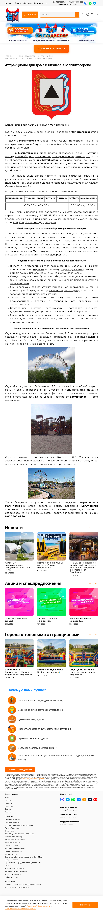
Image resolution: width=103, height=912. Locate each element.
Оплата (18, 3)
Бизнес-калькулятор (13, 837)
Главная (8, 56)
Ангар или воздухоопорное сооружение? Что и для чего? (17, 566)
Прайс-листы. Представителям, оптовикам (23, 863)
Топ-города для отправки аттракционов (35, 56)
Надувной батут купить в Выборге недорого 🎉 (50, 670)
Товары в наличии (13, 874)
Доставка (27, 3)
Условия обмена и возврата (17, 887)
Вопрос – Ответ (11, 860)
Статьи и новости (12, 822)
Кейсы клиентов (12, 877)
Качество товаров (12, 842)
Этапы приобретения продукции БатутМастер (25, 857)
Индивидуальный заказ (15, 848)
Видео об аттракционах (15, 839)
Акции (8, 812)
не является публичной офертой (33, 778)
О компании (10, 831)
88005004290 (77, 2)
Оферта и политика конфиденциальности (23, 885)
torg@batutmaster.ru (67, 4)
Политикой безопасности (38, 906)
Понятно (85, 904)
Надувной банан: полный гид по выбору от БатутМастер (50, 565)
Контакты (38, 3)
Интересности (11, 854)
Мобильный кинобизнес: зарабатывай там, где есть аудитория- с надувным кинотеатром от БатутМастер (83, 567)
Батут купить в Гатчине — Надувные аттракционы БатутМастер (82, 672)
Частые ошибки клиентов (16, 871)
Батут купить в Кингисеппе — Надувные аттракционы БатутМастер (19, 672)
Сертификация (11, 845)
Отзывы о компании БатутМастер (19, 825)
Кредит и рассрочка (13, 851)
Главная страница (12, 819)
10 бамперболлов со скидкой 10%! (80, 619)
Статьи (8, 809)
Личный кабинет (12, 828)
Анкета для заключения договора (19, 834)
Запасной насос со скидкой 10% (47, 619)
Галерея (8, 866)
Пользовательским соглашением (20, 908)
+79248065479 (60, 2)
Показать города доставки (20, 770)
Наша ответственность (14, 868)
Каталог (8, 3)
